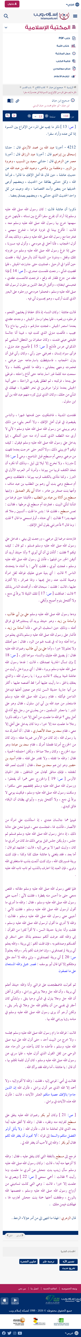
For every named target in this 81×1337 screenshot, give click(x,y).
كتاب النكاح (40, 87)
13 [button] (40, 116)
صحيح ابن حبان (56, 87)
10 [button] (66, 115)
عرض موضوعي (62, 68)
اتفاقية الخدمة (50, 1288)
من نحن (22, 1288)
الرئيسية (70, 87)
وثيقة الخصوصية (69, 1288)
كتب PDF (64, 38)
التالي (10, 1235)
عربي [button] (70, 4)
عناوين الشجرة (28, 1261)
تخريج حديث (68, 1268)
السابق (19, 1235)
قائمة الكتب (63, 61)
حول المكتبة (62, 53)
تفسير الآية (68, 1261)
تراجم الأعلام (61, 76)
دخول (11, 4)
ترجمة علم (48, 1261)
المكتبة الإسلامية (48, 27)
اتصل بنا (34, 1288)
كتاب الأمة (63, 46)
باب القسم (26, 87)
